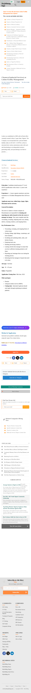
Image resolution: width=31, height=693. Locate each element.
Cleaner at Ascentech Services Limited (15, 27)
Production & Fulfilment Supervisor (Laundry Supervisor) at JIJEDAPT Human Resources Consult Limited (16, 36)
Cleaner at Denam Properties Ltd (14, 22)
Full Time (13, 165)
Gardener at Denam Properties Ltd (14, 19)
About (7, 686)
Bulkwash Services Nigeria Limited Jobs (16, 432)
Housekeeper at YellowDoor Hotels (12, 459)
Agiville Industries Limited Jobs (14, 428)
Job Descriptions (19, 625)
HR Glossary (18, 622)
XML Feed (4, 639)
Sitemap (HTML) (6, 641)
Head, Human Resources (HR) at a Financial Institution (16, 446)
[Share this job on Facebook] (13, 358)
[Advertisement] (15, 117)
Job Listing (5, 607)
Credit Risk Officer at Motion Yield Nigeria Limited (15, 449)
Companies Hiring (6, 626)
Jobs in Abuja (19, 639)
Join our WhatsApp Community (15, 387)
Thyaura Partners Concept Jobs (14, 425)
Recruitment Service (20, 609)
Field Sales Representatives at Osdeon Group (14, 475)
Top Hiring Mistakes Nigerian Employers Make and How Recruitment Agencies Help (15, 507)
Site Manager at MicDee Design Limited (13, 462)
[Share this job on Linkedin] (21, 358)
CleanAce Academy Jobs (12, 430)
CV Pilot (4, 609)
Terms (24, 686)
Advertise (4, 649)
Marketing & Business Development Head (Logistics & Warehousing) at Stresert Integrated (16, 471)
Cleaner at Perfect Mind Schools (14, 51)
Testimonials (5, 644)
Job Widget (5, 636)
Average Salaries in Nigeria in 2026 (12, 485)
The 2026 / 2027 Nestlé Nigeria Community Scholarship (14, 497)
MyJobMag (26, 688)
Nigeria (13, 1)
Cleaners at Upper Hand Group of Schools (16, 48)
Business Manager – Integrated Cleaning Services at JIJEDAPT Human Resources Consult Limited (16, 31)
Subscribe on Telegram (15, 377)
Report (25, 363)
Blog (3, 618)
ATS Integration (19, 617)
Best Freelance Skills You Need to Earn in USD (14, 517)
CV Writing (5, 621)
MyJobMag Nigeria (6, 669)
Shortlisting (18, 612)
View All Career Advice (15, 526)
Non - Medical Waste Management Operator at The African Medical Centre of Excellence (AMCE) (16, 45)
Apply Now (15, 352)
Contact (11, 686)
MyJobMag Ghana (6, 664)
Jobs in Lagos (19, 636)
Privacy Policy (18, 686)
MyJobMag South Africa (8, 671)
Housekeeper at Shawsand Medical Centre (16, 40)
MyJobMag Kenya (6, 666)
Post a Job (18, 607)
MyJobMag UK (6, 674)
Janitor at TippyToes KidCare (13, 62)
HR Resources (19, 619)
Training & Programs (7, 616)
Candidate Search (20, 614)
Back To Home (15, 391)
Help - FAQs (5, 646)
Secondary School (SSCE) (17, 168)
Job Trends (5, 623)
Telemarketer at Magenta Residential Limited (14, 468)
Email (15, 91)
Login (18, 1)
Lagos (12, 173)
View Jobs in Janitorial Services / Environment (11, 82)
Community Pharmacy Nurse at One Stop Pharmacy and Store (16, 453)
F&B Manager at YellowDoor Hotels (12, 465)
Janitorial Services (15, 176)
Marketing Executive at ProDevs (11, 456)
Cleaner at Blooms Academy (13, 24)
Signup (23, 1)
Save (6, 91)
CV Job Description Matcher (7, 613)
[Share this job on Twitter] (17, 358)
